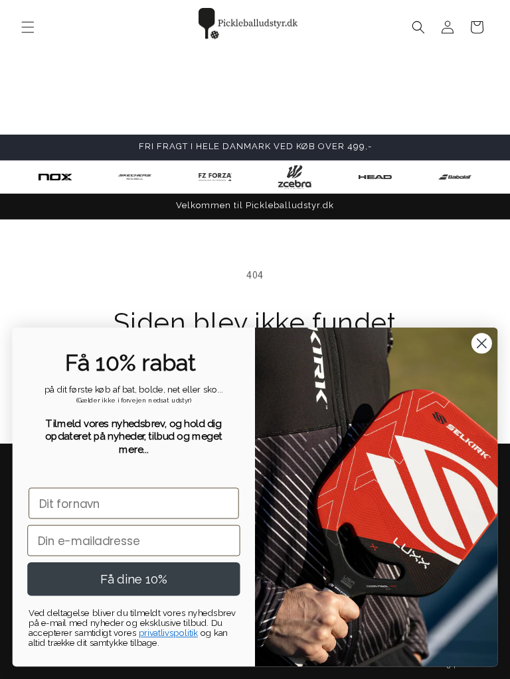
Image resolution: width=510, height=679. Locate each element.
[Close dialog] (482, 343)
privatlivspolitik (168, 633)
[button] (27, 27)
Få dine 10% (133, 579)
